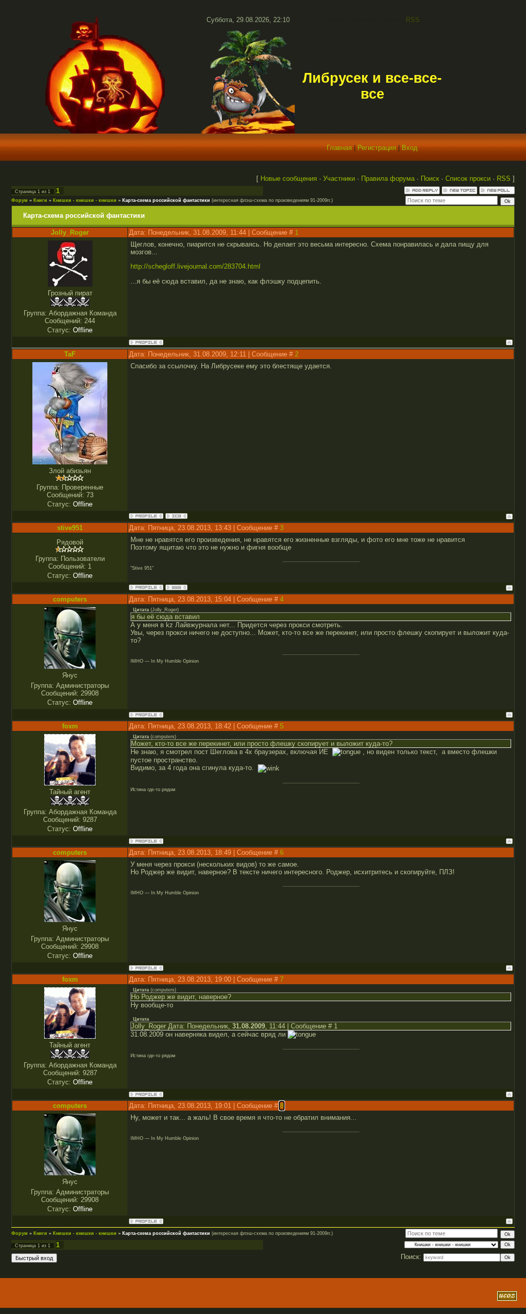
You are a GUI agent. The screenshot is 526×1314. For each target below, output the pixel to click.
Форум (19, 200)
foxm (70, 726)
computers (70, 599)
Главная (339, 148)
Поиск (430, 178)
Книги (40, 200)
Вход (410, 148)
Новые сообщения (288, 178)
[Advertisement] (134, 1296)
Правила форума (388, 178)
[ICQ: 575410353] (176, 516)
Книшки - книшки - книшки (85, 200)
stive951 (70, 528)
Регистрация (377, 148)
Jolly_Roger (70, 232)
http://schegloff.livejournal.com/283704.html (195, 266)
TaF (70, 354)
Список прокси (468, 178)
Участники (339, 178)
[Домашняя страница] (176, 587)
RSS (413, 20)
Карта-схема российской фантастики (166, 200)
